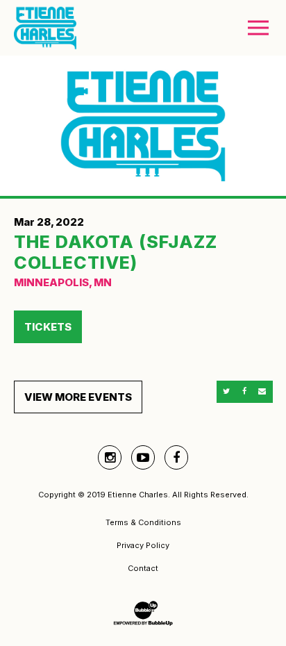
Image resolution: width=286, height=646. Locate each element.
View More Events (78, 397)
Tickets (48, 326)
